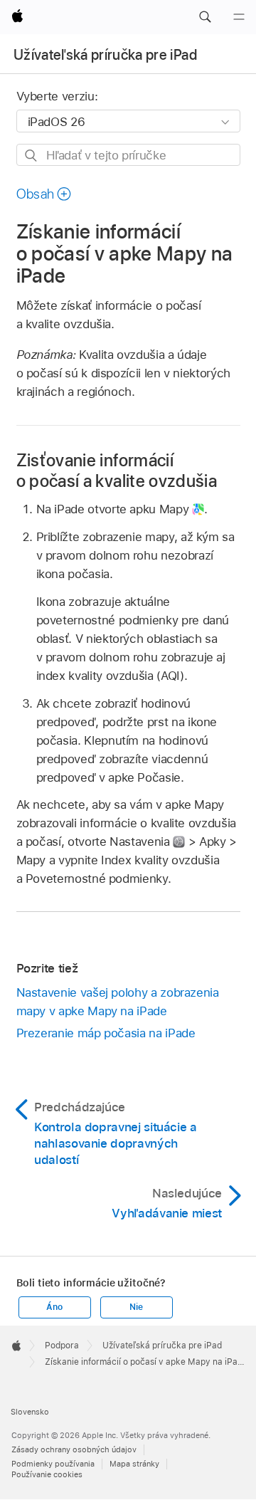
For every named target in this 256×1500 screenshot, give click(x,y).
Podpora (62, 1345)
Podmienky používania (53, 1464)
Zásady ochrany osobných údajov (74, 1449)
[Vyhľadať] (31, 155)
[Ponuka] (239, 17)
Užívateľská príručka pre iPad (105, 54)
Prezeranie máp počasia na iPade (106, 1033)
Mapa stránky (134, 1464)
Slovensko (30, 1412)
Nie (135, 1307)
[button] (205, 17)
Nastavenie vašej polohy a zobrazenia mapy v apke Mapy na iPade (117, 1001)
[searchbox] (128, 155)
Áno (54, 1307)
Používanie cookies (46, 1474)
